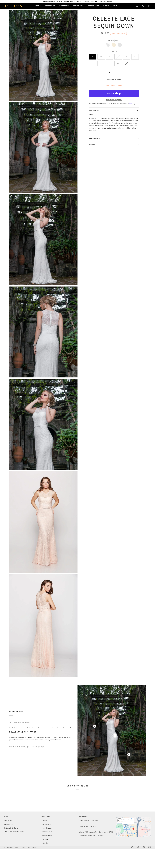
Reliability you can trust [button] (22, 731)
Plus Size (45, 839)
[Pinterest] (144, 847)
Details (92, 144)
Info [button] (6, 817)
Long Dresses (46, 824)
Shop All (44, 820)
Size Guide (8, 820)
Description (94, 110)
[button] (133, 816)
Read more (92, 130)
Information (94, 138)
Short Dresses (47, 828)
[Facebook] (132, 847)
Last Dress (11, 847)
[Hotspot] (94, 726)
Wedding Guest (47, 835)
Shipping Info (8, 824)
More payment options (114, 100)
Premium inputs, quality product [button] (26, 740)
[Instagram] (149, 847)
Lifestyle (45, 843)
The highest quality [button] (19, 722)
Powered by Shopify (30, 847)
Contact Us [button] (84, 817)
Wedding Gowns (47, 832)
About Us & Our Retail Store (14, 832)
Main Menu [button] (46, 817)
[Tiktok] (138, 847)
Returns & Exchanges (11, 828)
